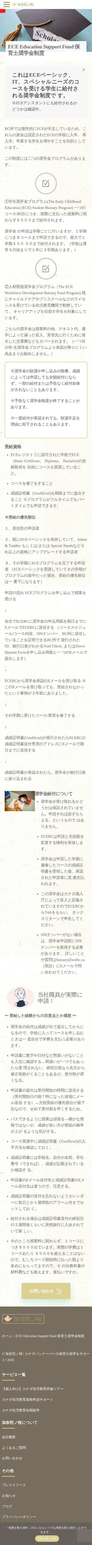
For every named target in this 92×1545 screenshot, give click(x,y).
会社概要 (9, 1437)
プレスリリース (14, 1485)
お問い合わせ (12, 1458)
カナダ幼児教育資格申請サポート (27, 1399)
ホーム (7, 1336)
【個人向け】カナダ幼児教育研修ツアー (33, 1389)
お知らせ (9, 1495)
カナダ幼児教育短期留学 (21, 1410)
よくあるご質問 (14, 1448)
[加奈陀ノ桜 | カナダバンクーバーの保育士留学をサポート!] (23, 1322)
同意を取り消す (47, 1538)
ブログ (7, 1506)
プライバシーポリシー (19, 1517)
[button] (7, 5)
